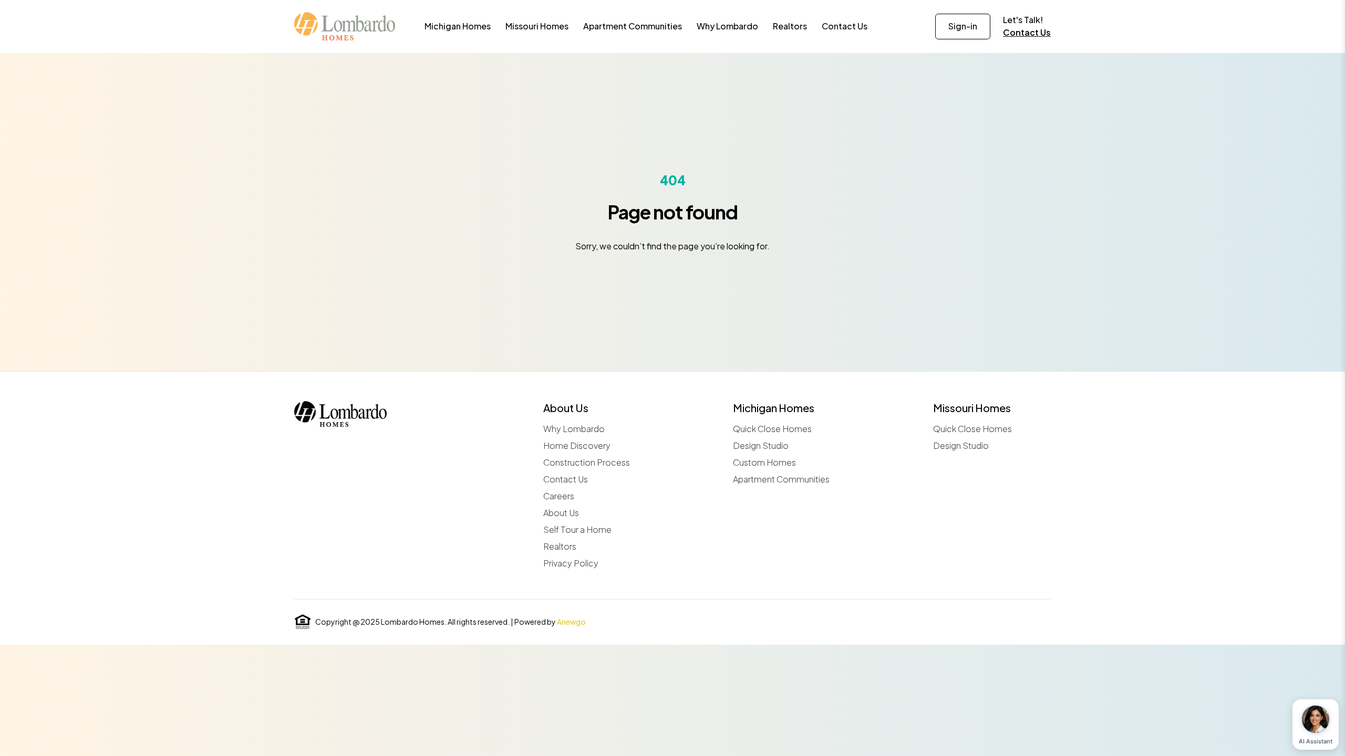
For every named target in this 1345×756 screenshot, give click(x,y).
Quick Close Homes (772, 428)
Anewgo (571, 621)
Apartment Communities (781, 479)
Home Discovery (577, 445)
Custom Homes (764, 462)
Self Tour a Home (577, 529)
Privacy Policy (570, 563)
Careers (558, 495)
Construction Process (586, 462)
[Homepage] (344, 26)
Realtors (559, 546)
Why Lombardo (574, 428)
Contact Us (1027, 32)
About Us (561, 512)
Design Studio (761, 445)
